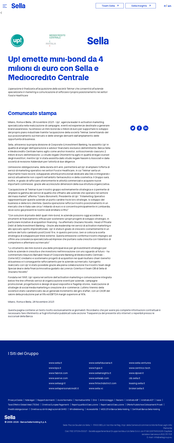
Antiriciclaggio (106, 400)
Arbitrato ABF (132, 400)
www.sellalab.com (99, 378)
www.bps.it (55, 368)
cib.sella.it (134, 378)
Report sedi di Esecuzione (112, 404)
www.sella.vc (96, 388)
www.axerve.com (58, 378)
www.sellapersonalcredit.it (64, 388)
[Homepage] (18, 5)
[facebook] (139, 128)
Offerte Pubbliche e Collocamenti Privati (145, 404)
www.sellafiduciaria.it (100, 362)
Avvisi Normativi (64, 400)
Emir (95, 400)
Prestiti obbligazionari (18, 409)
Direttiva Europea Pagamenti (55, 404)
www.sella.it (55, 362)
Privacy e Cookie (15, 400)
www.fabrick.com (58, 373)
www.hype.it (95, 368)
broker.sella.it (136, 388)
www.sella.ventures (140, 362)
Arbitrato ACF (147, 400)
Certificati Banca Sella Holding (146, 409)
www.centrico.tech (139, 368)
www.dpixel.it (136, 373)
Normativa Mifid (82, 400)
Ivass (158, 400)
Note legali (30, 400)
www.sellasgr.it (57, 383)
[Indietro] (1, 13)
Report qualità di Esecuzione (85, 404)
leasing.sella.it (137, 383)
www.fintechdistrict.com (102, 383)
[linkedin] (145, 128)
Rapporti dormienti (46, 400)
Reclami (120, 400)
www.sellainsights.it (100, 373)
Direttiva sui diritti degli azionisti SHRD (49, 409)
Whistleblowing (76, 409)
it (165, 6)
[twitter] (132, 128)
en (169, 6)
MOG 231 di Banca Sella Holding (115, 409)
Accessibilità (92, 409)
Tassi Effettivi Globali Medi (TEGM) (23, 404)
